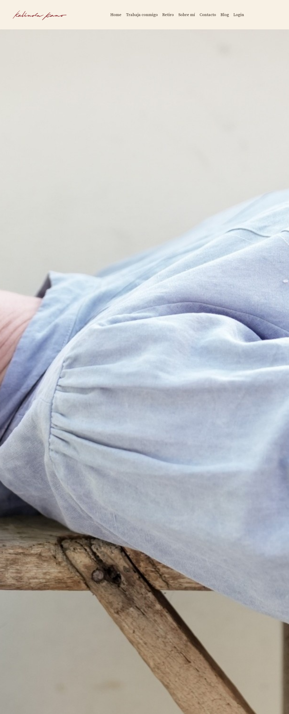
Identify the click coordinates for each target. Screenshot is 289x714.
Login (238, 14)
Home (115, 14)
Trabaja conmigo (142, 14)
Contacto (208, 14)
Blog (225, 14)
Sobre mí (186, 14)
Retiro (168, 14)
